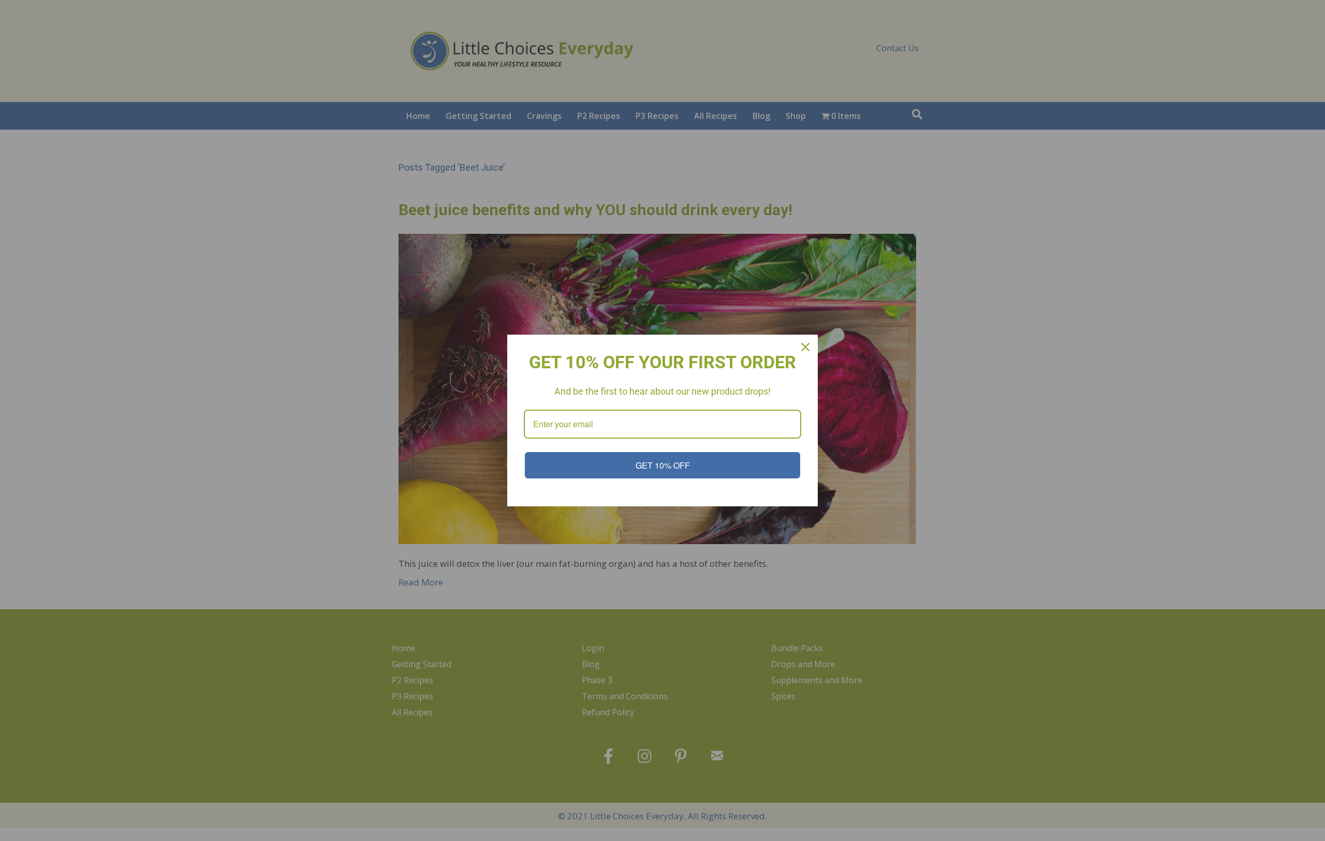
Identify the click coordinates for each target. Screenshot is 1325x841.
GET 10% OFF (663, 465)
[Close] (805, 347)
